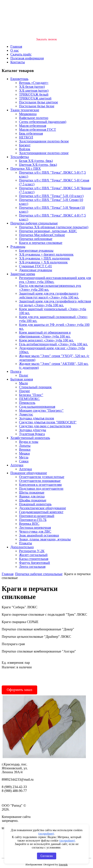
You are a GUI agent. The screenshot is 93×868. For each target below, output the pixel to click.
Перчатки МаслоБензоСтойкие (42, 235)
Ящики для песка (32, 496)
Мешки (24, 453)
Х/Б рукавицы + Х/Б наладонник (43, 262)
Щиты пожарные (31, 492)
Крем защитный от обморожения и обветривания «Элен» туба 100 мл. (45, 334)
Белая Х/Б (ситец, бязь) (36, 161)
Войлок (24, 149)
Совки (24, 461)
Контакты (17, 62)
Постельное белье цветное (38, 102)
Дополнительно (22, 547)
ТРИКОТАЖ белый (33, 94)
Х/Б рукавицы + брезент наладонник (46, 254)
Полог (23, 375)
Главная (16, 46)
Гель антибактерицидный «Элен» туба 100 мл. (53, 344)
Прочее (24, 391)
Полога (15, 371)
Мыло (23, 383)
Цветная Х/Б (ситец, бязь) (38, 164)
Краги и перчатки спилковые (40, 243)
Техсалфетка (19, 157)
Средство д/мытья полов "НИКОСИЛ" (48, 422)
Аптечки (16, 465)
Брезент (24, 145)
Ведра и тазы (28, 442)
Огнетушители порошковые (40, 481)
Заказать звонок (46, 39)
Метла (23, 457)
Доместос (26, 414)
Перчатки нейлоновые (35, 239)
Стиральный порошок (35, 387)
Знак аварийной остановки (39, 535)
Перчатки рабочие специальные (34, 223)
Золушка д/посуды (32, 430)
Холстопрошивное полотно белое (44, 141)
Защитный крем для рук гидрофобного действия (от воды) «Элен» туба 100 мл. (55, 303)
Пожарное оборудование (28, 473)
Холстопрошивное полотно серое (44, 153)
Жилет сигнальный (33, 555)
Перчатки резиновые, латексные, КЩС (48, 231)
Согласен (46, 856)
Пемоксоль (27, 403)
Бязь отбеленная (31, 133)
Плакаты (25, 543)
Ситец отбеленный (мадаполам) (42, 122)
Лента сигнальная (32, 566)
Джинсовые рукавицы (35, 270)
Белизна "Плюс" (31, 395)
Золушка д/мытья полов (36, 418)
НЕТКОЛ (26, 137)
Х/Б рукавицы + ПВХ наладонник (44, 258)
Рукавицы (17, 246)
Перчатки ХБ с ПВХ (25, 168)
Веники (24, 449)
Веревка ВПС (29, 523)
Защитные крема (22, 274)
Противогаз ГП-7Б (32, 520)
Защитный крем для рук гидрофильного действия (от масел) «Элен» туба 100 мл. (49, 295)
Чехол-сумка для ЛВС (35, 531)
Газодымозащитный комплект (41, 512)
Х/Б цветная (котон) (33, 90)
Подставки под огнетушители (41, 488)
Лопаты (24, 445)
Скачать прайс (21, 54)
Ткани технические (24, 110)
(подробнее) (46, 833)
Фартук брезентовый (34, 563)
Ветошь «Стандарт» (33, 83)
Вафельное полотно (33, 118)
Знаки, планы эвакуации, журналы (45, 539)
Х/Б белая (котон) (32, 86)
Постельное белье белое (36, 106)
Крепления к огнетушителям (40, 484)
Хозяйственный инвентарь (30, 438)
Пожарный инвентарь (35, 504)
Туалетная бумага (32, 434)
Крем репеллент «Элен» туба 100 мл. (46, 340)
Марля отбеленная (32, 125)
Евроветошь (19, 79)
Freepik (63, 864)
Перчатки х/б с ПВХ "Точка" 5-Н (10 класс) (51, 196)
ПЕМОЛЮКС (29, 399)
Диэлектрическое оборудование (42, 508)
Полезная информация (27, 58)
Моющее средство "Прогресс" (41, 410)
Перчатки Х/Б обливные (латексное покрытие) (53, 227)
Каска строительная (33, 559)
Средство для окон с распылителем (45, 426)
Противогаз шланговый (36, 516)
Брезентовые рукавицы (36, 250)
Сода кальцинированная (37, 406)
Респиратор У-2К (32, 551)
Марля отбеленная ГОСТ (37, 129)
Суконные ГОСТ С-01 (35, 266)
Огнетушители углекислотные (41, 477)
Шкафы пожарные (32, 500)
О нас (14, 50)
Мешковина (28, 114)
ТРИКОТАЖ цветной (35, 98)
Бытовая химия (21, 379)
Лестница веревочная (35, 527)
